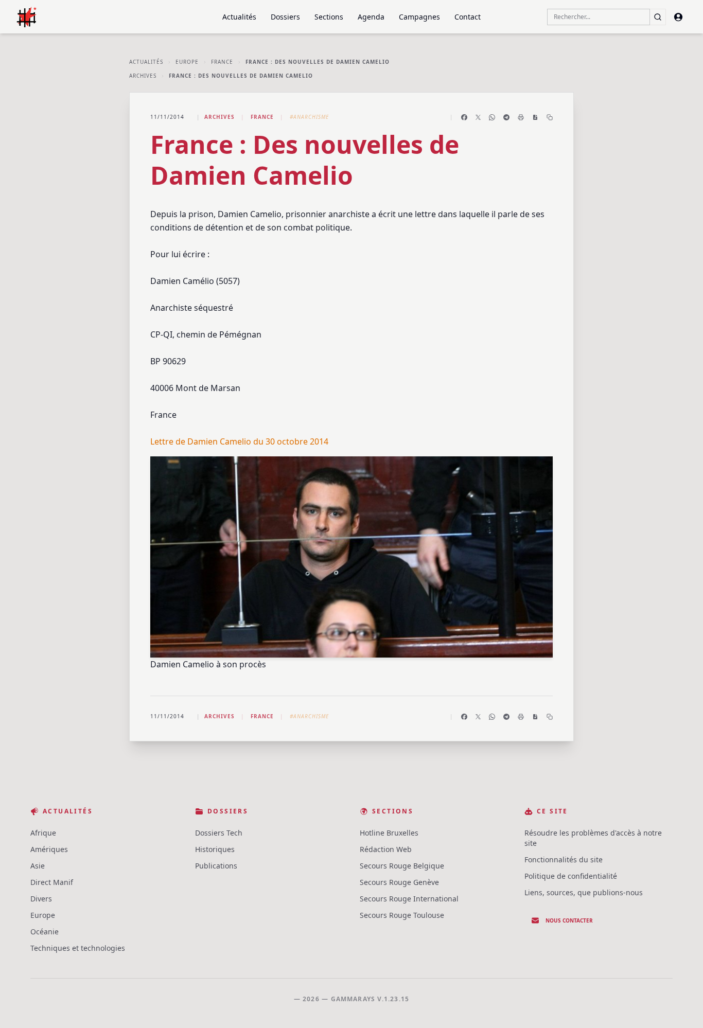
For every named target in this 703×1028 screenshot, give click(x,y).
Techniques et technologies (77, 948)
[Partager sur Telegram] (506, 117)
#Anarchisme (309, 116)
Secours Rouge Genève (399, 882)
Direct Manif (51, 882)
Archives (142, 75)
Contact (467, 17)
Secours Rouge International (409, 898)
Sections (328, 17)
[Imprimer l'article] (521, 117)
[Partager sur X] (478, 117)
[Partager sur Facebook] (464, 117)
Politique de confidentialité (570, 876)
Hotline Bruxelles (389, 833)
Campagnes (419, 17)
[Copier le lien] (550, 117)
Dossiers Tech (218, 833)
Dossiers (285, 17)
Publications (216, 866)
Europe (187, 61)
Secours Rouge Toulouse (402, 915)
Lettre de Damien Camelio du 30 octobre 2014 (239, 441)
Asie (37, 866)
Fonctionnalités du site (563, 859)
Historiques (215, 849)
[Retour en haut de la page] (680, 1005)
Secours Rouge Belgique (402, 866)
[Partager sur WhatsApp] (492, 117)
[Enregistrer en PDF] (535, 117)
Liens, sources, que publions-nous (583, 892)
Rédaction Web (386, 849)
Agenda (371, 17)
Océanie (44, 931)
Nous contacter (569, 920)
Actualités (239, 17)
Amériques (49, 849)
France (222, 61)
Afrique (43, 833)
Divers (41, 898)
